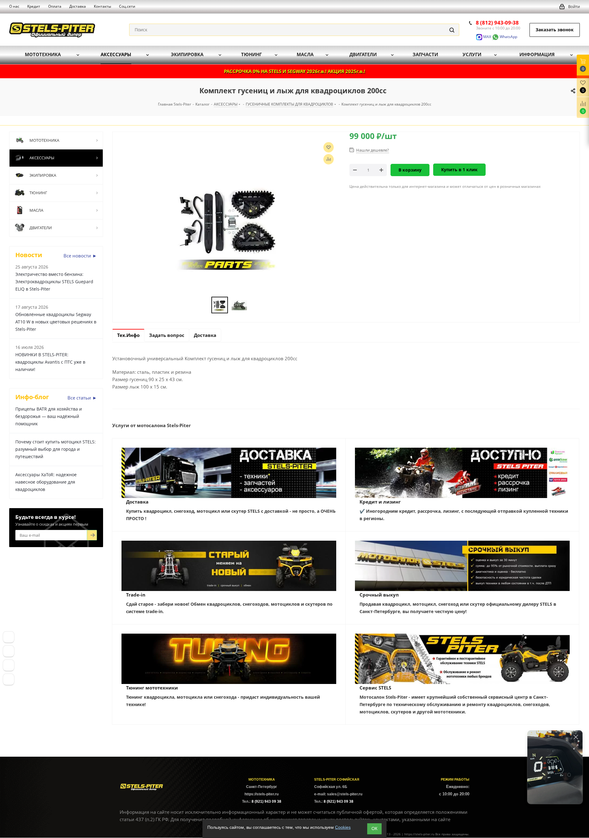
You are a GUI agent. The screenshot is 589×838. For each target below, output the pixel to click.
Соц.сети (127, 6)
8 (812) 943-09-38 (497, 22)
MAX (486, 36)
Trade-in (135, 595)
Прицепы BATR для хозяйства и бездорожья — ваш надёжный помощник (48, 416)
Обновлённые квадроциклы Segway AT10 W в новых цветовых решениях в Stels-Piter (55, 321)
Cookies (343, 827)
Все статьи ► (82, 398)
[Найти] (452, 30)
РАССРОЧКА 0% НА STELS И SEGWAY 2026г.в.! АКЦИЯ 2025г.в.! (294, 71)
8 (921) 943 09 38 (266, 801)
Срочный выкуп (379, 595)
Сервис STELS (375, 688)
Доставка (137, 502)
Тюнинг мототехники (152, 688)
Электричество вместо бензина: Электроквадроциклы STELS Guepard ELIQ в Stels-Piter (54, 281)
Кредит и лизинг (380, 502)
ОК (374, 828)
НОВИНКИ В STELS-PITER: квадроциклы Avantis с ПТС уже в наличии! (50, 362)
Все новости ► (80, 256)
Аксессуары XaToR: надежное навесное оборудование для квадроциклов (46, 482)
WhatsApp (508, 36)
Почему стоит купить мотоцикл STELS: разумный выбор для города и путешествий (55, 449)
